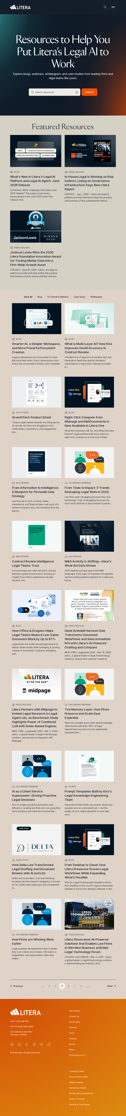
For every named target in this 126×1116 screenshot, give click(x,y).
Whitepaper (96, 296)
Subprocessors (76, 1082)
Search (89, 92)
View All (28, 296)
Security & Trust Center (79, 1104)
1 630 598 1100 (22, 1021)
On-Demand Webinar (58, 296)
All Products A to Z (77, 1055)
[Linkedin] (12, 1044)
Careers (72, 1038)
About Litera (74, 1022)
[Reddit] (49, 1044)
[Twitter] (27, 1044)
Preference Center (77, 1088)
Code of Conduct (77, 1099)
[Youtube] (19, 1044)
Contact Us (74, 1016)
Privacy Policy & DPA (78, 1077)
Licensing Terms (76, 1071)
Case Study (79, 296)
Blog (39, 296)
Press (71, 1033)
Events (72, 1044)
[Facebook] (34, 1044)
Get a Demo (74, 1011)
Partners (73, 1027)
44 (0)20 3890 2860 (24, 1026)
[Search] (105, 7)
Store (71, 1050)
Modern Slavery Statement (81, 1093)
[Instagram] (41, 1044)
